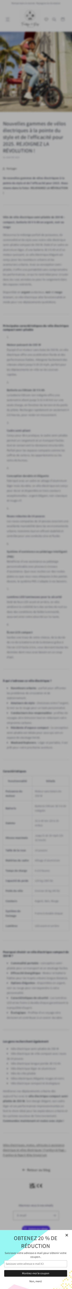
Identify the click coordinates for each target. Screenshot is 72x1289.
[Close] (66, 1235)
